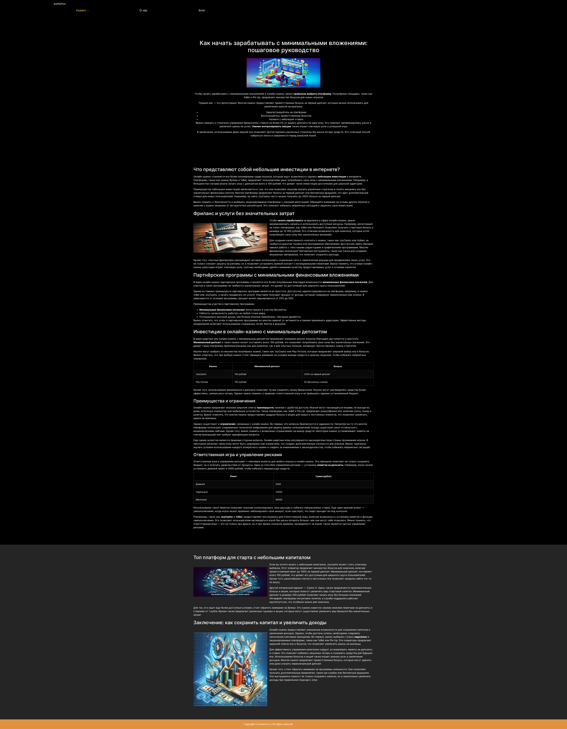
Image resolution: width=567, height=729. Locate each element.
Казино (81, 10)
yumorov (60, 3)
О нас (144, 10)
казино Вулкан (229, 180)
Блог (202, 10)
